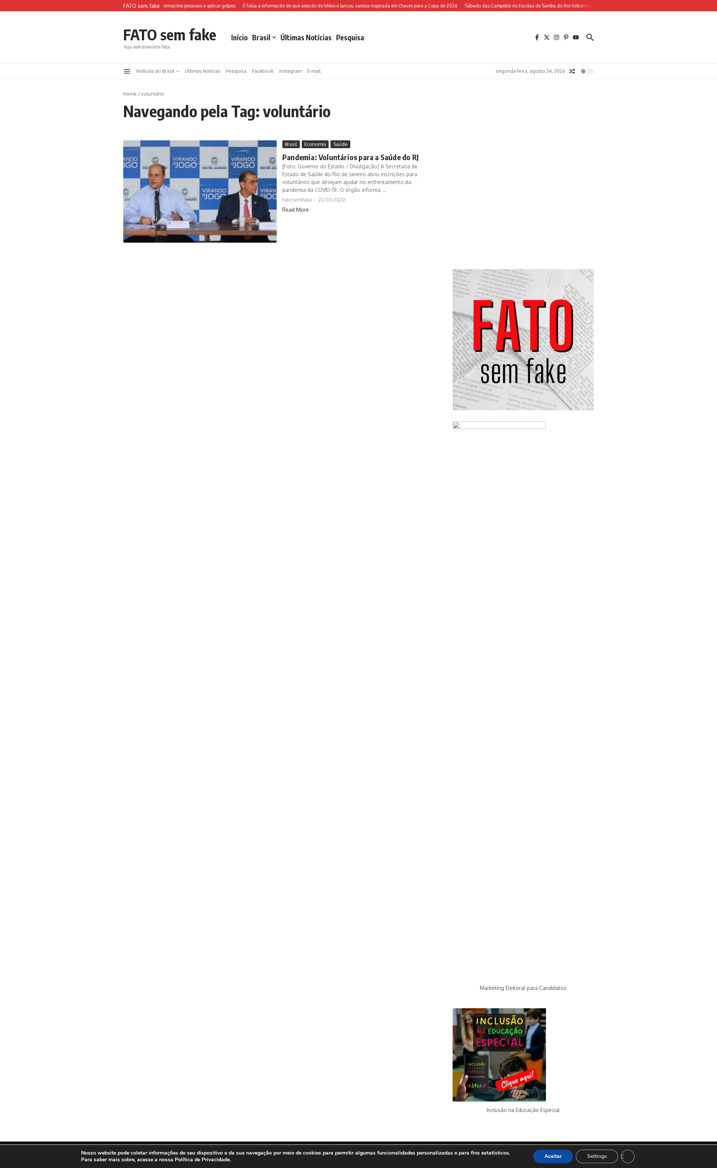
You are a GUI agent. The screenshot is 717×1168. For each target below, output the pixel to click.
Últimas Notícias (306, 37)
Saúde (340, 144)
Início (239, 37)
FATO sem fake (169, 34)
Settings (597, 1156)
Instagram (290, 71)
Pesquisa (350, 37)
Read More (295, 209)
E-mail (314, 71)
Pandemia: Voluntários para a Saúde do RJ (350, 157)
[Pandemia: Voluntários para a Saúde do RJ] (200, 191)
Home (130, 94)
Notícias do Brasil (155, 71)
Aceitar (553, 1156)
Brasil (261, 37)
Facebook (263, 71)
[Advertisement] (523, 199)
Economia (315, 144)
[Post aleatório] (572, 71)
